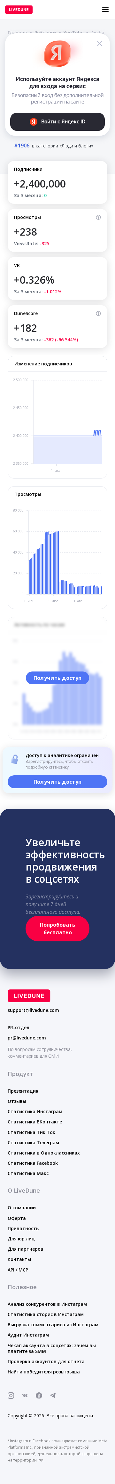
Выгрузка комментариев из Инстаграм (53, 1324)
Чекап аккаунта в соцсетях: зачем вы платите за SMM (52, 1348)
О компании (22, 1208)
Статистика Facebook (33, 1163)
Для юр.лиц (21, 1239)
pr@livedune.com (27, 1038)
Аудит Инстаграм (28, 1335)
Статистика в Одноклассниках (44, 1153)
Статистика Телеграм (33, 1142)
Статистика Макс (28, 1173)
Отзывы (17, 1101)
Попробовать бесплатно (57, 928)
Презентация (23, 1091)
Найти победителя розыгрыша (44, 1372)
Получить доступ (58, 677)
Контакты (19, 1259)
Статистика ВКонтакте (35, 1122)
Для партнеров (25, 1249)
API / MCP (18, 1270)
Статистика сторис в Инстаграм (46, 1314)
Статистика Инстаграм (35, 1111)
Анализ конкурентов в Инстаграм (47, 1304)
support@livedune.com (33, 1010)
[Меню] (105, 9)
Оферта (17, 1218)
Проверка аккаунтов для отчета (46, 1361)
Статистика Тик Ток (31, 1132)
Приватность (23, 1228)
